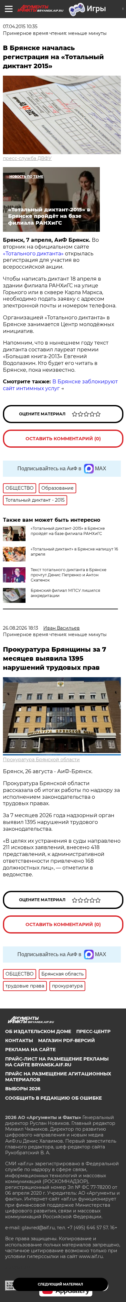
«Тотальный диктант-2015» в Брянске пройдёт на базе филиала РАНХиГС (68, 531)
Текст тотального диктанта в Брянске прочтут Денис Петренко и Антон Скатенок (68, 574)
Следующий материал (60, 1284)
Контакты (19, 1040)
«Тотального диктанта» (33, 254)
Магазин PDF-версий (66, 1040)
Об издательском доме (38, 1031)
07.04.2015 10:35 (20, 26)
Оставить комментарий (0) (63, 439)
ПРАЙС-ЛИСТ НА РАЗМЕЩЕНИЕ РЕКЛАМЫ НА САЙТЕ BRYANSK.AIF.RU (57, 1062)
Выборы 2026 (22, 1089)
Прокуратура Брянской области (41, 760)
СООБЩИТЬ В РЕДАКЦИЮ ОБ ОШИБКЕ (53, 1098)
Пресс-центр (93, 1031)
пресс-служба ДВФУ (27, 158)
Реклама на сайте (30, 1049)
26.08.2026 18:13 (20, 628)
